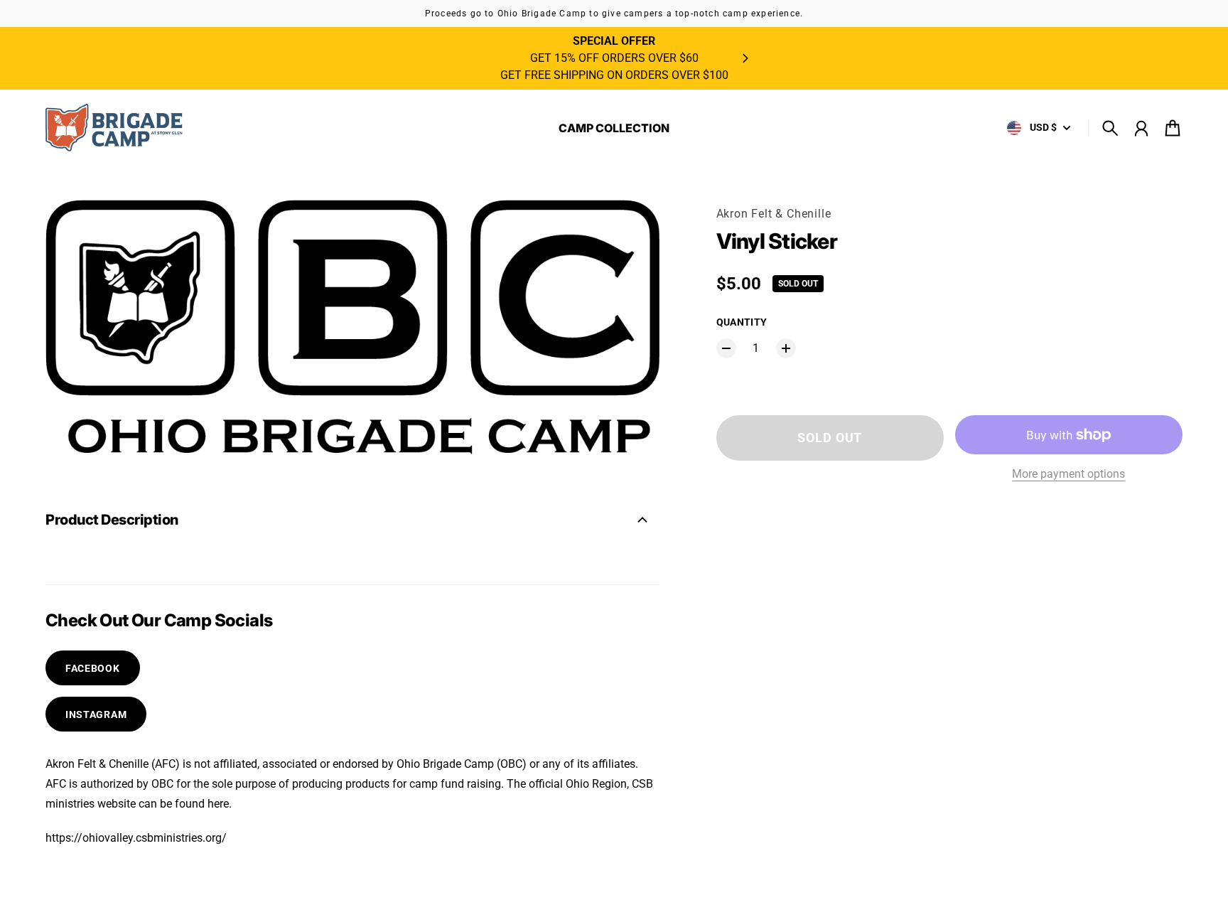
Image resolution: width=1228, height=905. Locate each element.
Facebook (92, 668)
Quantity (742, 322)
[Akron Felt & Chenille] (116, 127)
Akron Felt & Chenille (773, 213)
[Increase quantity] (786, 348)
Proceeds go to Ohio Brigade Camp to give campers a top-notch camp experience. (614, 13)
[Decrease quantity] (726, 348)
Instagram (95, 714)
